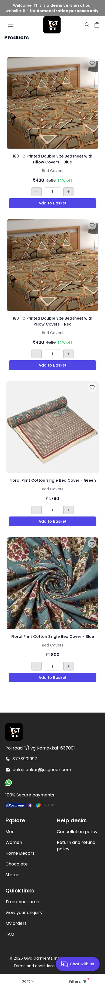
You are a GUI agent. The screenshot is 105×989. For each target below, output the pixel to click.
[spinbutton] (52, 192)
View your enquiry (24, 912)
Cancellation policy (77, 832)
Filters (75, 981)
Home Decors (19, 853)
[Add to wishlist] (92, 63)
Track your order (23, 902)
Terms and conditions (34, 966)
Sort (26, 981)
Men (10, 832)
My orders (16, 923)
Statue (12, 875)
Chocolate (16, 864)
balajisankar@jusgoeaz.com (41, 769)
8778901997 (24, 759)
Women (13, 842)
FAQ (9, 934)
